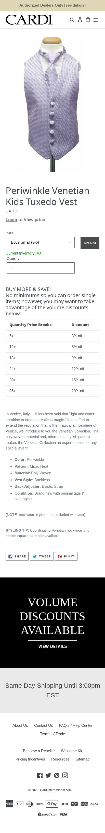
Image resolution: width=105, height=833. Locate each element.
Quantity (13, 259)
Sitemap (82, 759)
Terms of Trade (52, 734)
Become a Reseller (39, 751)
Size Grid (90, 242)
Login (11, 219)
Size (10, 233)
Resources (60, 759)
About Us (20, 725)
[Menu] (95, 20)
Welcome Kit (71, 751)
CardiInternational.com (56, 790)
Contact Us (43, 725)
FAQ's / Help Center (76, 725)
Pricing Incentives (30, 759)
